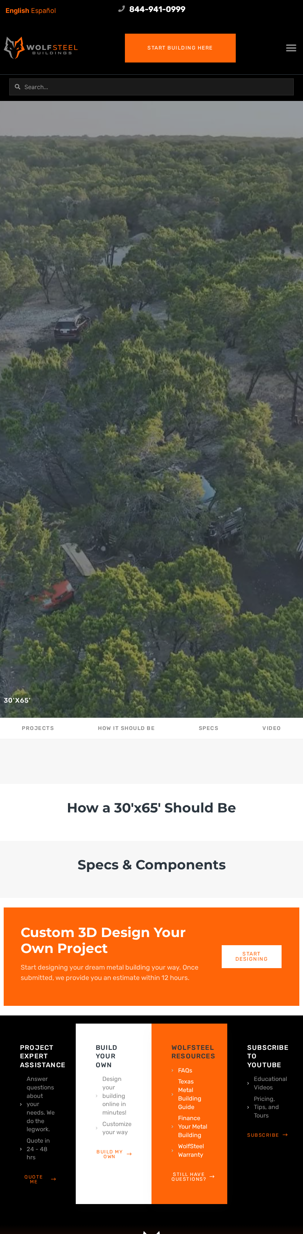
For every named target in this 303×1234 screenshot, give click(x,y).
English (17, 10)
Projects (38, 728)
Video (271, 728)
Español (43, 10)
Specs (209, 728)
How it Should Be (126, 728)
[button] (291, 48)
